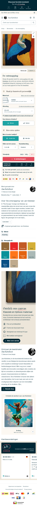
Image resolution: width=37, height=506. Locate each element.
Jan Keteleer (13, 18)
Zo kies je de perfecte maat (26, 106)
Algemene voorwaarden (15, 486)
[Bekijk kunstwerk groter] (33, 33)
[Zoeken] (33, 22)
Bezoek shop (5, 195)
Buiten (27, 123)
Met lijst (27, 138)
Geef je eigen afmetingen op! (18, 116)
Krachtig (4, 235)
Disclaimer (26, 486)
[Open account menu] (30, 18)
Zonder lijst (12, 138)
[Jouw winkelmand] (34, 17)
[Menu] (2, 17)
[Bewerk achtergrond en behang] (33, 36)
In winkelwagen (20, 159)
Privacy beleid (28, 489)
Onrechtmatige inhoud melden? (14, 489)
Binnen (12, 123)
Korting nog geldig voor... (19, 164)
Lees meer (15, 195)
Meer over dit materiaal (27, 95)
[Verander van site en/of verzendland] (34, 12)
